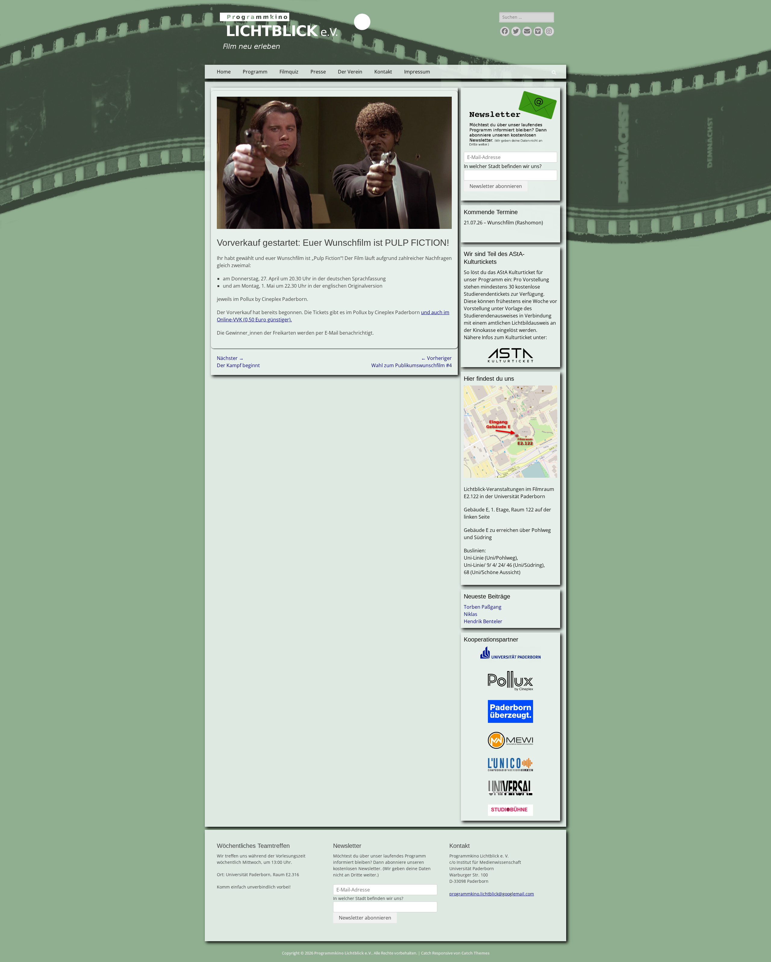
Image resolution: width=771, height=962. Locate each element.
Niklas (470, 614)
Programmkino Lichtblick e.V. (343, 953)
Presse (318, 71)
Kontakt (383, 71)
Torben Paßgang (482, 607)
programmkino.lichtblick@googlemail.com (491, 894)
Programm (255, 71)
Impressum (417, 71)
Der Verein (350, 71)
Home (224, 71)
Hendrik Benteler (483, 621)
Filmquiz (288, 71)
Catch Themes (475, 953)
